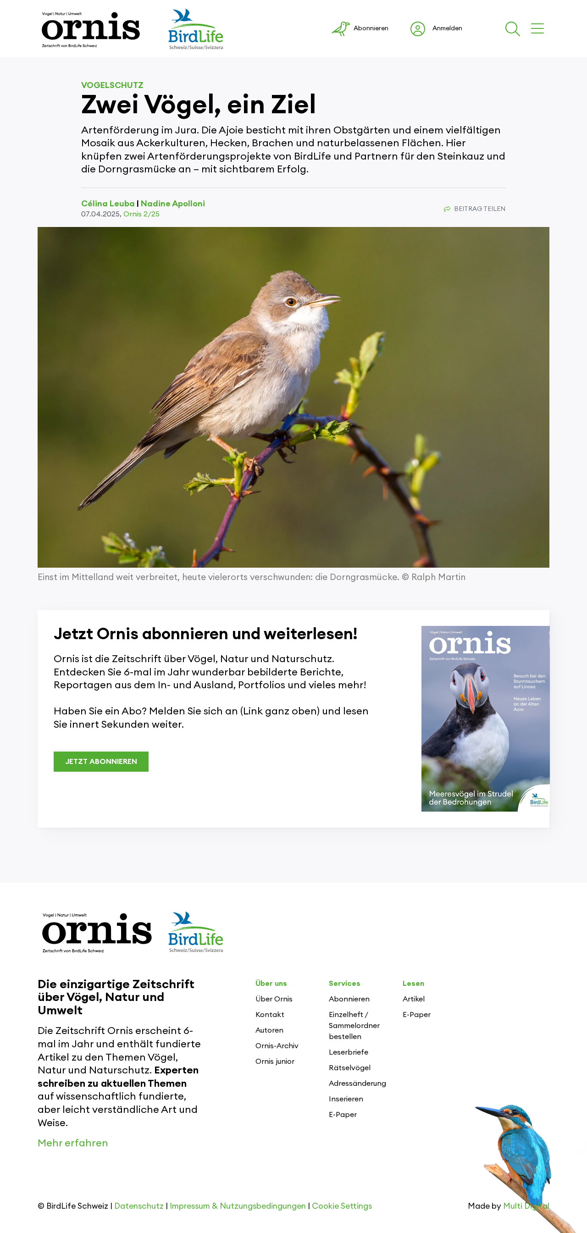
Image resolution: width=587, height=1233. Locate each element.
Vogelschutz (112, 85)
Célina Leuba (108, 203)
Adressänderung (357, 1083)
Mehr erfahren (73, 1143)
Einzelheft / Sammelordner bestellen (354, 1025)
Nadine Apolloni (173, 203)
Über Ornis (274, 999)
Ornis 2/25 (141, 214)
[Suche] (514, 29)
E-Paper (343, 1114)
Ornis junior (274, 1061)
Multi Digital (526, 1206)
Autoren (269, 1030)
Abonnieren (349, 999)
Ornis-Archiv (277, 1046)
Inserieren (346, 1099)
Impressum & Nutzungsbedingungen (238, 1206)
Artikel (414, 999)
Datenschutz (139, 1206)
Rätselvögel (350, 1068)
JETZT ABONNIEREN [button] (101, 761)
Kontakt (269, 1014)
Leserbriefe (348, 1052)
